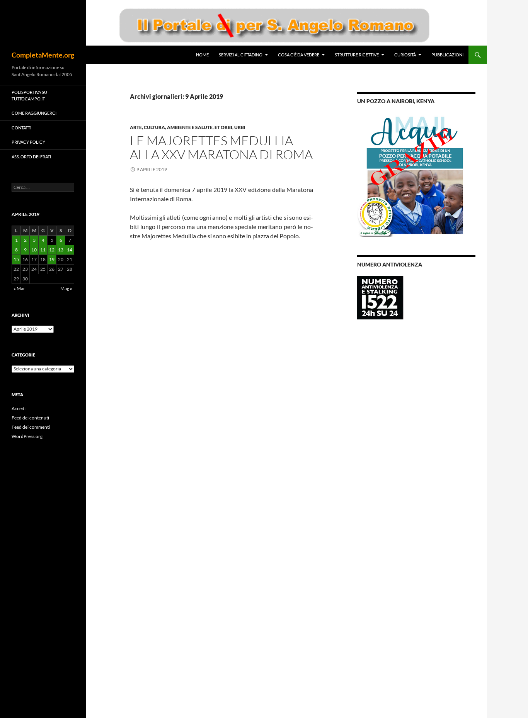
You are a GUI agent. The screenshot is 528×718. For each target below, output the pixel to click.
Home (202, 54)
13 (60, 250)
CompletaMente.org (43, 55)
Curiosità (405, 54)
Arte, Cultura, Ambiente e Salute (171, 127)
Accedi (19, 408)
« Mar (19, 288)
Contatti (21, 127)
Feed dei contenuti (30, 418)
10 (34, 250)
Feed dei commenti (31, 427)
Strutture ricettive (357, 54)
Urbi (239, 127)
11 (43, 250)
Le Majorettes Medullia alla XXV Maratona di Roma (221, 147)
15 (16, 259)
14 (69, 250)
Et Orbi (223, 127)
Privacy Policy (28, 141)
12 (52, 250)
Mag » (66, 288)
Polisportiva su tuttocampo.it (29, 95)
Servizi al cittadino (240, 54)
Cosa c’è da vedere (298, 54)
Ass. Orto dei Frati (31, 156)
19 (52, 259)
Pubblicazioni (447, 54)
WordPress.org (27, 436)
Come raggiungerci (34, 112)
